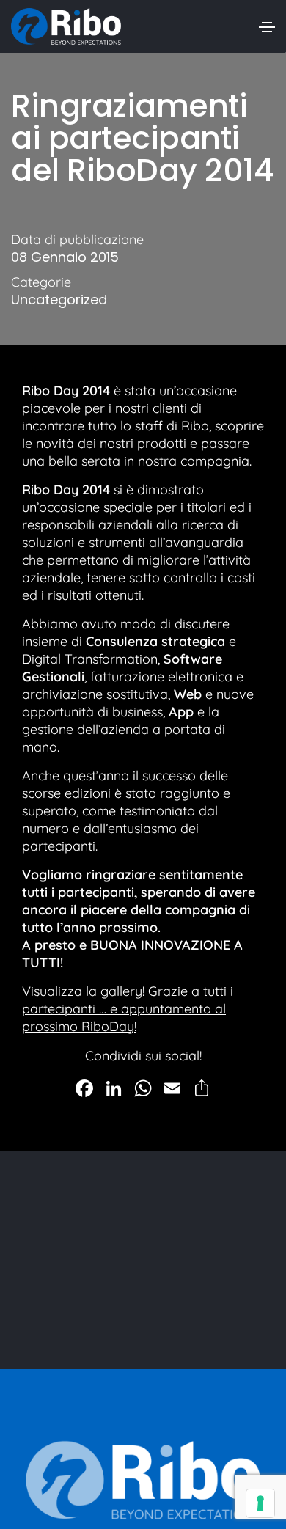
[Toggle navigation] (267, 27)
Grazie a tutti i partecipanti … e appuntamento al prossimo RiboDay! (127, 1009)
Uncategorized (59, 300)
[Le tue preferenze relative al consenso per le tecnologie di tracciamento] (260, 1503)
